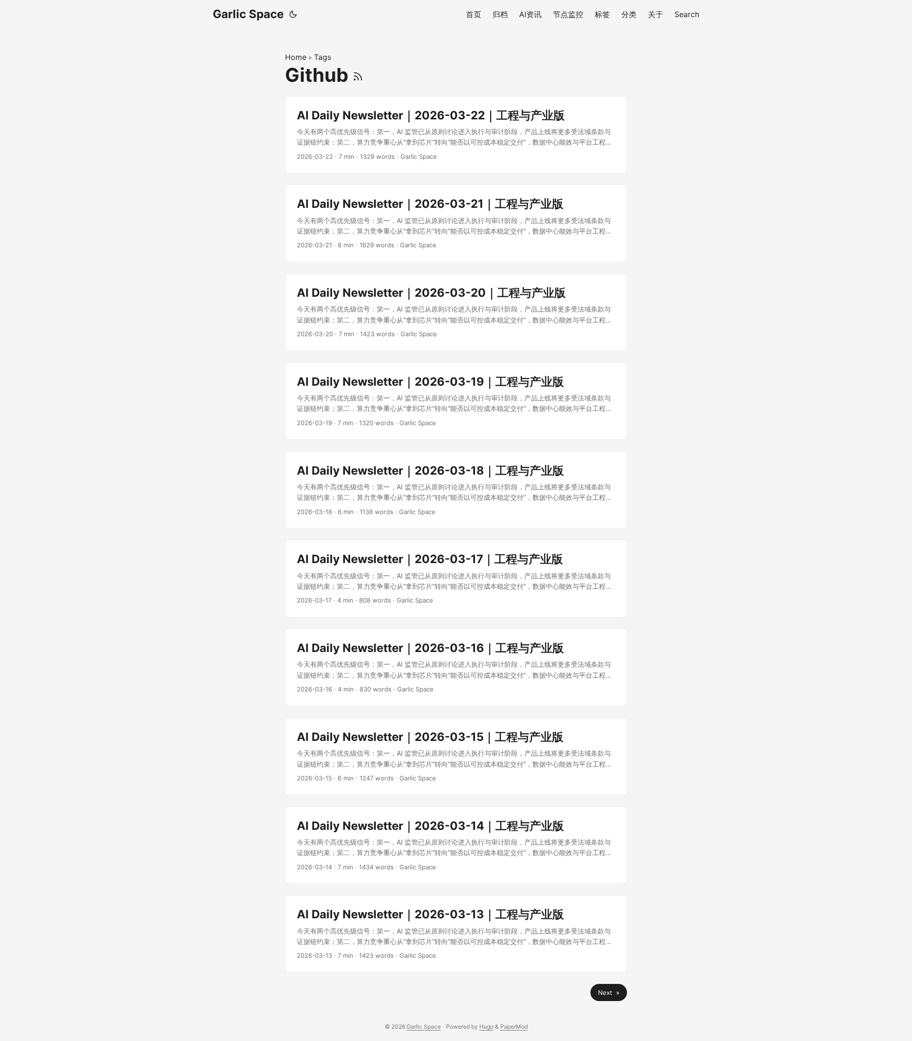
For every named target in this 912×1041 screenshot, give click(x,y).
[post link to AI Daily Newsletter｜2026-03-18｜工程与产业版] (456, 490)
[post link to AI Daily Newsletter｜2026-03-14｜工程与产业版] (456, 845)
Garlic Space (248, 14)
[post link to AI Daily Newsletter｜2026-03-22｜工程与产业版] (456, 135)
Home (295, 57)
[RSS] (357, 75)
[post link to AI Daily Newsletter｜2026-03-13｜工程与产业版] (456, 933)
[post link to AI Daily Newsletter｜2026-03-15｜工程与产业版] (456, 756)
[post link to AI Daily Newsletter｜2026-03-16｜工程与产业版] (456, 667)
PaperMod (514, 1026)
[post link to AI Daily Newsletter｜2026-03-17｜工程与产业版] (456, 578)
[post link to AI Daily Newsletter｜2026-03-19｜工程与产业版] (456, 401)
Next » (608, 992)
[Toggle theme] (293, 14)
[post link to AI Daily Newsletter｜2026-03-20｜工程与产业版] (456, 312)
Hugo (486, 1026)
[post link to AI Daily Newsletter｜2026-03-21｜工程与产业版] (456, 223)
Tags (322, 57)
